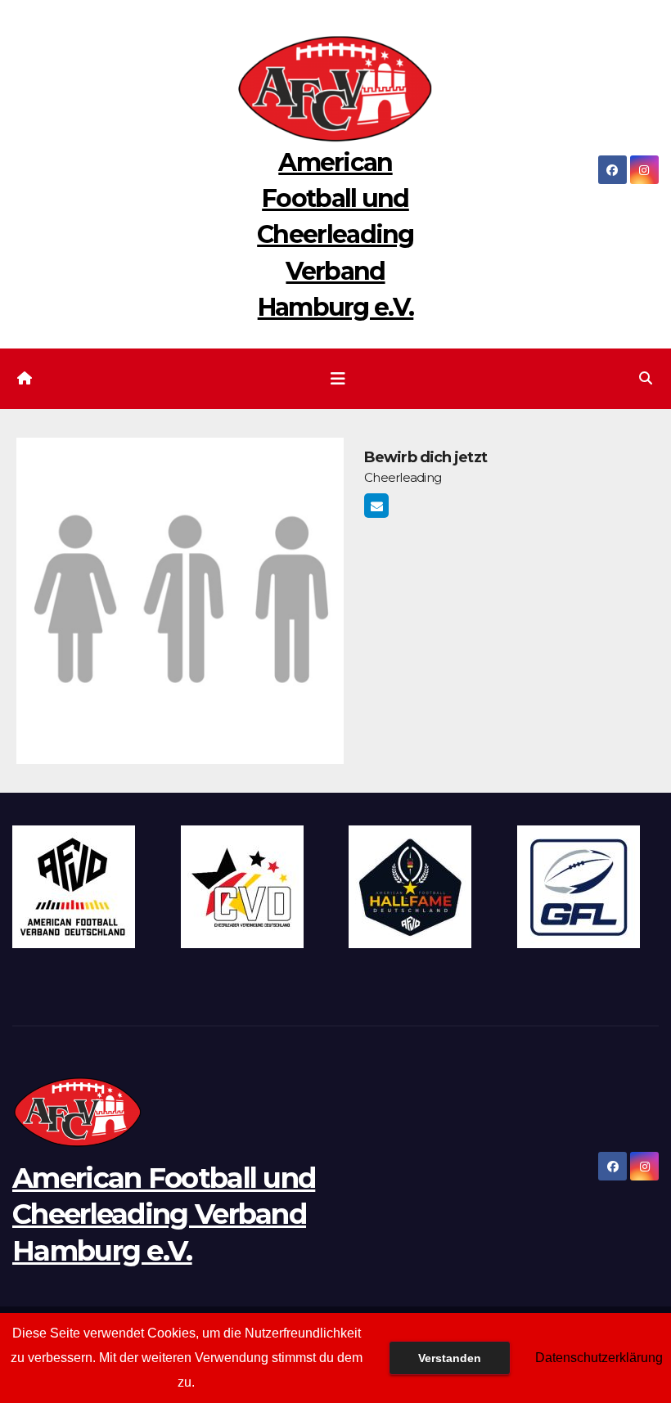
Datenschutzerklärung (599, 1358)
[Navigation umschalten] (338, 378)
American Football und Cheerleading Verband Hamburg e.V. (335, 234)
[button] (645, 378)
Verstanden (449, 1358)
